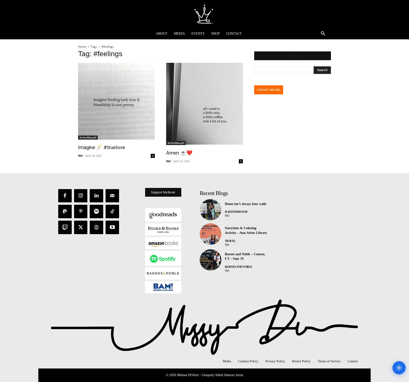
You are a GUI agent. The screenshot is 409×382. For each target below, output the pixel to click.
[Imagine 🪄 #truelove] (116, 101)
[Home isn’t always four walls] (210, 210)
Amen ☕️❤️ (179, 153)
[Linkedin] (96, 196)
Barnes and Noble (238, 266)
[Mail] (112, 196)
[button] (323, 33)
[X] (81, 227)
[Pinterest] (81, 211)
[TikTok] (112, 211)
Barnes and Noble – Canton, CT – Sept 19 (245, 256)
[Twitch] (65, 227)
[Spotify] (96, 211)
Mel (80, 155)
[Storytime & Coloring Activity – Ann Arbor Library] (210, 234)
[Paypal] (65, 211)
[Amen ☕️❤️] (204, 104)
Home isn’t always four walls (245, 204)
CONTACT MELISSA (268, 89)
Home (82, 47)
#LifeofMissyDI (88, 137)
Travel (230, 241)
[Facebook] (65, 196)
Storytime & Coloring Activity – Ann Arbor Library (246, 230)
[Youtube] (112, 227)
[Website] (96, 227)
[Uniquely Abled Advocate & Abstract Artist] (204, 14)
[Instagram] (81, 196)
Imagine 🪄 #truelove (101, 147)
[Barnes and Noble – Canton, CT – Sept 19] (210, 260)
